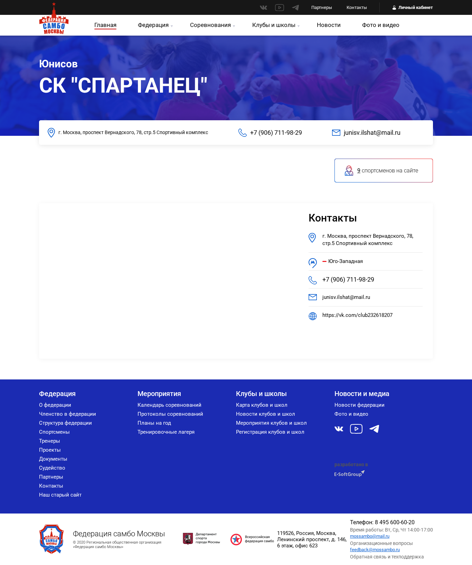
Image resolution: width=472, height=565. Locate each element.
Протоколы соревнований (170, 414)
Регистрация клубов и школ (270, 432)
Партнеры (321, 7)
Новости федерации (359, 405)
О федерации (55, 405)
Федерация (153, 24)
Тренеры (49, 441)
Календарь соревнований (169, 405)
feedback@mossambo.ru (375, 549)
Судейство (52, 468)
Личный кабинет (415, 7)
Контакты (357, 7)
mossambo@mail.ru (369, 536)
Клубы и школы (273, 24)
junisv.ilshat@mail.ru (372, 132)
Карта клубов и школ (261, 405)
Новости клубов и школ (265, 414)
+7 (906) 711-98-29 (276, 132)
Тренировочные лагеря (166, 432)
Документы (53, 459)
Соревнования (210, 24)
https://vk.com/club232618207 (357, 315)
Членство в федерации (67, 414)
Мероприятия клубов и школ (271, 423)
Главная (105, 24)
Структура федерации (65, 423)
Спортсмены (54, 432)
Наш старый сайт (60, 495)
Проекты (50, 450)
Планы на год (154, 423)
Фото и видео (380, 24)
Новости (329, 24)
